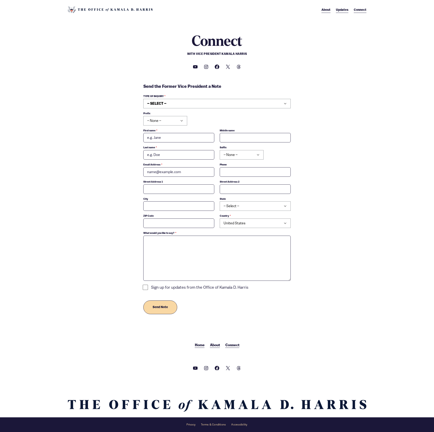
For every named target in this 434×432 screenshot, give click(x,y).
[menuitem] (325, 10)
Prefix (147, 113)
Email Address (152, 164)
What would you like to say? (159, 233)
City (145, 199)
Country (225, 216)
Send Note (160, 307)
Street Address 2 (229, 182)
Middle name (227, 130)
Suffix (223, 147)
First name (150, 130)
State (223, 199)
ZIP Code (148, 216)
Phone (223, 164)
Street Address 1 (153, 182)
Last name (150, 147)
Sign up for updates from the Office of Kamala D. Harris (199, 287)
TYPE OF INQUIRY (154, 96)
